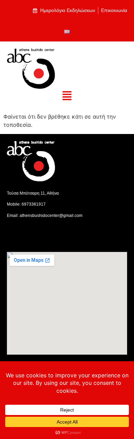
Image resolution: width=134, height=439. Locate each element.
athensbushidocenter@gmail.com (51, 215)
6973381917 (34, 204)
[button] (67, 96)
